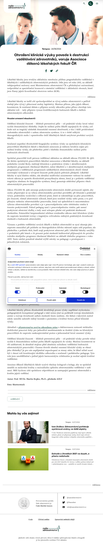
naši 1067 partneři (18, 265)
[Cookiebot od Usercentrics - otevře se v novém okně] (81, 248)
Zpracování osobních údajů (65, 519)
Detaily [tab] (40, 254)
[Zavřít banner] (94, 248)
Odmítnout (22, 300)
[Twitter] (51, 70)
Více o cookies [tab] (85, 254)
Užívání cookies (43, 519)
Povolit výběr (51, 300)
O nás (31, 519)
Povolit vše (81, 300)
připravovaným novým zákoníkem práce (38, 327)
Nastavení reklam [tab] (63, 254)
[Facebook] (46, 70)
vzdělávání (15, 399)
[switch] (40, 292)
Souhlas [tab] (18, 254)
